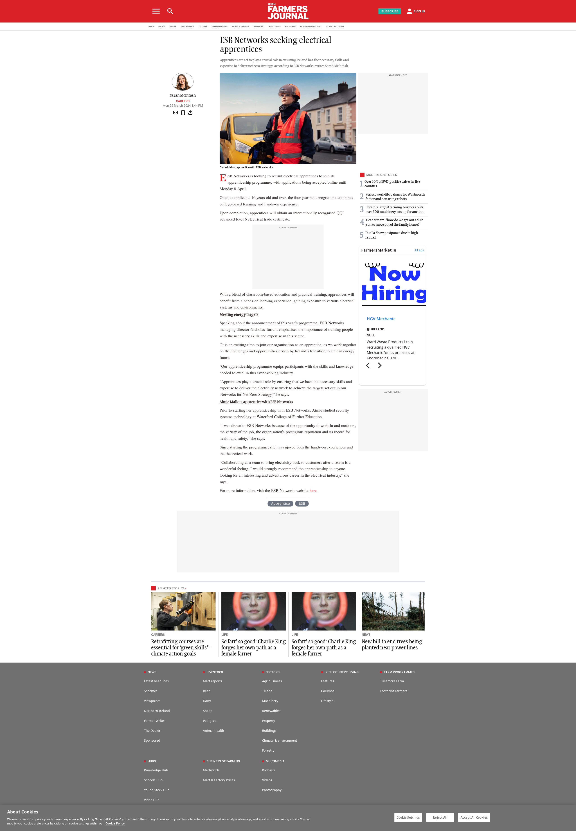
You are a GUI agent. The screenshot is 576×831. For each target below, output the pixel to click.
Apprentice (280, 503)
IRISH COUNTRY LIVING (342, 672)
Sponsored (152, 740)
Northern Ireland (157, 711)
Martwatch (211, 770)
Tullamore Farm (392, 681)
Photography (271, 790)
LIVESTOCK (215, 672)
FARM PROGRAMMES (399, 672)
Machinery (270, 701)
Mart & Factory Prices (219, 780)
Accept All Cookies (474, 817)
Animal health (213, 730)
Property (268, 720)
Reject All (440, 817)
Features (327, 681)
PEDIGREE (290, 26)
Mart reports (212, 681)
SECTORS (272, 672)
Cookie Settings (408, 817)
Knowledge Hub (156, 770)
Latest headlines (156, 681)
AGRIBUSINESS (219, 26)
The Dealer (152, 730)
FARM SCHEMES (240, 26)
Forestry (268, 750)
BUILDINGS (275, 26)
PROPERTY (259, 26)
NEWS (366, 634)
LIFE (224, 634)
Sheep (207, 711)
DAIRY (161, 26)
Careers (182, 101)
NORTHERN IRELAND (311, 26)
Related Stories (171, 588)
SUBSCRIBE (389, 11)
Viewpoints (152, 701)
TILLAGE (202, 26)
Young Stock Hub (156, 790)
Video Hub (152, 800)
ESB (302, 503)
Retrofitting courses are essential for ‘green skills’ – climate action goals (181, 648)
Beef (206, 691)
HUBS (152, 761)
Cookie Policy (115, 823)
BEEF (151, 26)
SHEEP (172, 26)
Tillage (267, 691)
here (313, 490)
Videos (267, 780)
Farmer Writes (154, 720)
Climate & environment (279, 740)
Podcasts (268, 770)
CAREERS (158, 634)
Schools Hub (153, 780)
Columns (327, 691)
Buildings (269, 730)
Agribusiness (272, 681)
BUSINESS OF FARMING (223, 761)
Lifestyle (327, 701)
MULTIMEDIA (275, 761)
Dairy (207, 701)
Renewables (271, 711)
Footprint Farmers (393, 691)
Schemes (151, 691)
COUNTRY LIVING (335, 26)
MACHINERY (187, 26)
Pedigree (209, 720)
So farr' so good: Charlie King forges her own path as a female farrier (253, 648)
